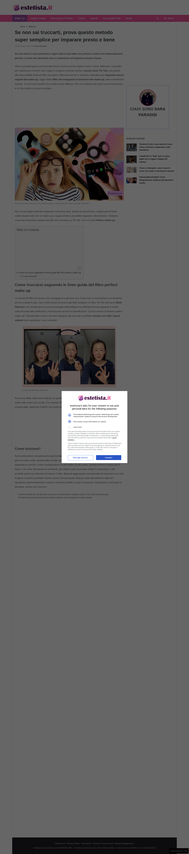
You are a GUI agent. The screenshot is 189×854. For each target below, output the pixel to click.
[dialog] (94, 427)
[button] (94, 427)
